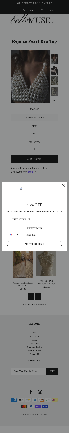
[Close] (63, 185)
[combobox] (14, 235)
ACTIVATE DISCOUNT (34, 244)
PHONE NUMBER (34, 228)
